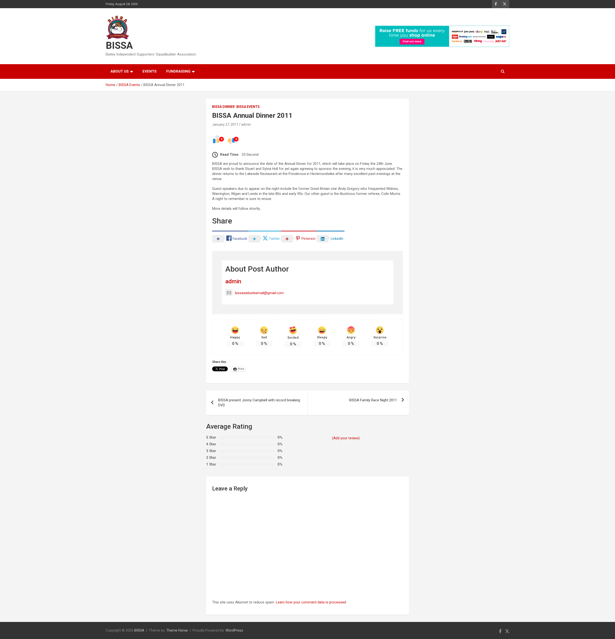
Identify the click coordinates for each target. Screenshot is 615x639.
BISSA (119, 45)
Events (149, 71)
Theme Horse (177, 630)
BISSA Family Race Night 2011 (373, 400)
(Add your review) (346, 438)
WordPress (234, 630)
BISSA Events (248, 107)
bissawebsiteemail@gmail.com (259, 293)
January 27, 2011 (225, 124)
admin (246, 124)
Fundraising (178, 71)
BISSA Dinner (223, 107)
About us (120, 71)
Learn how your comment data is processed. (311, 602)
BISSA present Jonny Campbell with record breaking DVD (259, 402)
